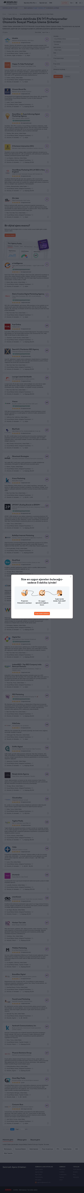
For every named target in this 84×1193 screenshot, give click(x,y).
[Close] (71, 577)
